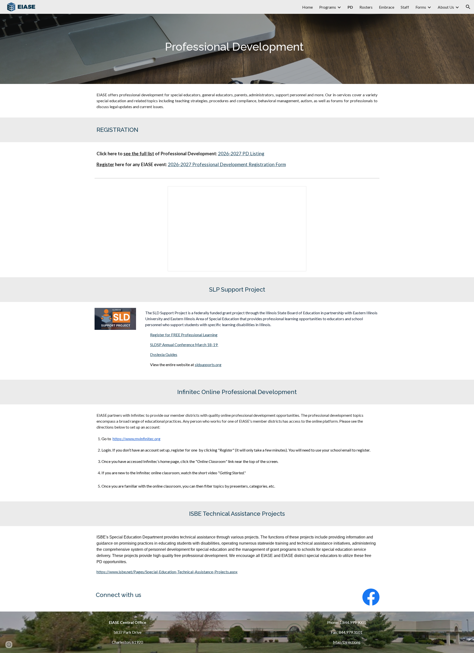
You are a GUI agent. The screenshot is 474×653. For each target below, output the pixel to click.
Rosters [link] (366, 7)
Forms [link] (420, 7)
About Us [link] (446, 7)
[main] (237, 49)
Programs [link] (327, 7)
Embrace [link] (386, 7)
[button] (468, 7)
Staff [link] (405, 7)
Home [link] (307, 7)
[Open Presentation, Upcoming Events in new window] (297, 192)
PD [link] (350, 7)
